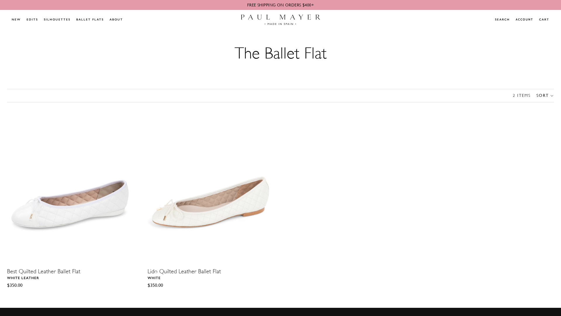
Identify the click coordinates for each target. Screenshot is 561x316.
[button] (545, 95)
